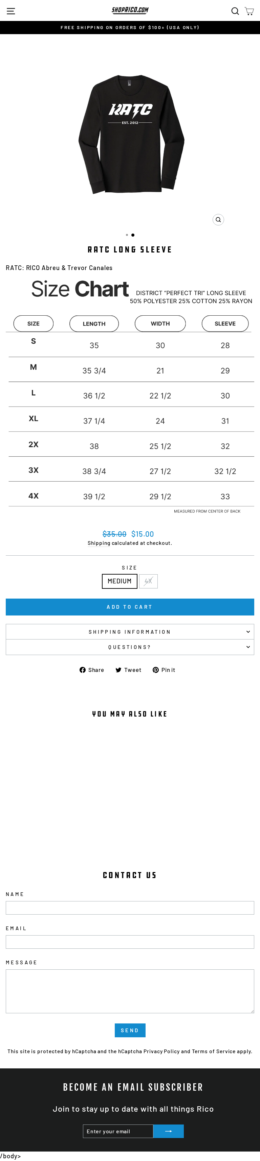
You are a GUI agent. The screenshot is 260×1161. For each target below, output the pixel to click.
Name (15, 894)
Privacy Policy (162, 1051)
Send (130, 1030)
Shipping (99, 542)
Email (16, 928)
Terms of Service (214, 1051)
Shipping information (130, 632)
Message (22, 962)
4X (148, 581)
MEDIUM (120, 581)
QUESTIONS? (129, 647)
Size (130, 567)
